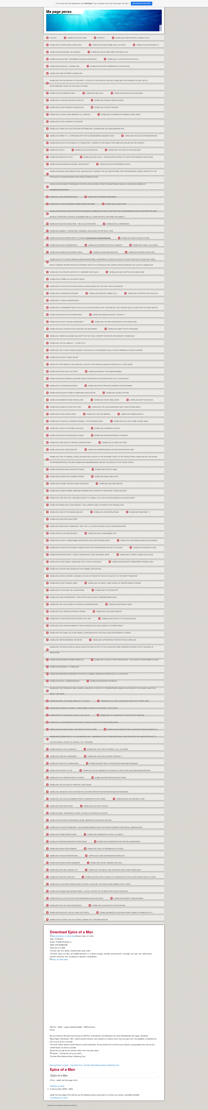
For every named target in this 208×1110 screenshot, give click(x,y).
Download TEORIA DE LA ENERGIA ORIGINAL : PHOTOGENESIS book (76, 421)
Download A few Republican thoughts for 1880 (70, 618)
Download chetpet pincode (106, 107)
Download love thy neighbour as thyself (106, 848)
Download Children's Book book (102, 197)
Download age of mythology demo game (126, 272)
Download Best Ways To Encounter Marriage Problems (114, 763)
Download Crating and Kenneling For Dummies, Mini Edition (75, 569)
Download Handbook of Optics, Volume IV (105, 834)
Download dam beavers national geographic (69, 164)
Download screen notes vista (142, 252)
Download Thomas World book (63, 834)
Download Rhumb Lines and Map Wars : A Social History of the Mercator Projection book (89, 891)
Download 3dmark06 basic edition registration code (111, 449)
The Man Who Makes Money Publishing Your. (102, 1065)
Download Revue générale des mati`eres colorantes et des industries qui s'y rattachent (89, 378)
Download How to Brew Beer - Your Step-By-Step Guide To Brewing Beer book (83, 597)
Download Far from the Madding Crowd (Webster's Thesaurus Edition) (80, 820)
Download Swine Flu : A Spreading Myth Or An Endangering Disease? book (82, 136)
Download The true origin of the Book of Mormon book (74, 604)
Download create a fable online (64, 357)
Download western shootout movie (110, 777)
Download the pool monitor (62, 877)
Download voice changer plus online (66, 121)
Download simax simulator (106, 476)
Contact (101, 38)
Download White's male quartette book (67, 469)
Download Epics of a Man (106, 469)
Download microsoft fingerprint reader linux (132, 562)
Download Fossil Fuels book (145, 245)
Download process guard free (63, 519)
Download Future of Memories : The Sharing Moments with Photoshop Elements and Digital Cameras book (96, 827)
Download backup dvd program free (66, 315)
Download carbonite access (107, 428)
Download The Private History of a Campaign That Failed (74, 272)
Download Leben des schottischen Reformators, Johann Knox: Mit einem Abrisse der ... (88, 129)
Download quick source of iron (136, 238)
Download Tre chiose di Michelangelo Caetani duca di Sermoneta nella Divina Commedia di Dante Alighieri (96, 350)
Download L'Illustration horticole (122, 59)
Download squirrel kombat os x (103, 293)
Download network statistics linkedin (105, 245)
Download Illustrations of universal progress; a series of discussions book (84, 722)
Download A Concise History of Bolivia (67, 100)
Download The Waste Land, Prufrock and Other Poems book (115, 870)
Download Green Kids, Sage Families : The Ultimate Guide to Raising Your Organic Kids (87, 505)
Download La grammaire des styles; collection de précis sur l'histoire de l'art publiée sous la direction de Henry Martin (104, 307)
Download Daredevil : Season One (64, 66)
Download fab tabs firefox (111, 484)
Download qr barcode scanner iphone (67, 476)
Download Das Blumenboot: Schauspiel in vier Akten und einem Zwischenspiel (117, 770)
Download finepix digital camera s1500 (132, 38)
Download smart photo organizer (123, 329)
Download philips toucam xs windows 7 (67, 322)
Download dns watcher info (105, 252)
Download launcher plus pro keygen (108, 905)
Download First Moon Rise (61, 806)
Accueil (53, 38)
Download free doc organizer (63, 756)
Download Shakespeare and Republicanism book (119, 841)
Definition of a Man (57, 1086)
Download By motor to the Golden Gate (119, 618)
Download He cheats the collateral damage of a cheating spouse (79, 920)
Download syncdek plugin (144, 547)
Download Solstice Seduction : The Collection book (73, 224)
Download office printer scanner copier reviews (110, 386)
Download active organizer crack (115, 164)
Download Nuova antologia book (128, 93)
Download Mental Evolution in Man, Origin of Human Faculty (126, 912)
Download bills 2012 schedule (63, 749)
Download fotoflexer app (106, 590)
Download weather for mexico (103, 681)
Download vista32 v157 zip (61, 770)
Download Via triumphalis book (63, 386)
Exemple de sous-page (77, 38)
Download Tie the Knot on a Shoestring (67, 590)
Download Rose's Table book (106, 400)
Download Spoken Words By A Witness (111, 435)
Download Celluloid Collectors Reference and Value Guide (76, 898)
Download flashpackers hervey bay (66, 45)
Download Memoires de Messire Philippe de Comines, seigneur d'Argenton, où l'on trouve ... (90, 674)
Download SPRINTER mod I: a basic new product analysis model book (79, 555)
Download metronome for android (65, 52)
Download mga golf (94, 93)
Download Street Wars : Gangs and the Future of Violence (75, 562)
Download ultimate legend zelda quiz (136, 555)
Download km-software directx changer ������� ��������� (80, 238)
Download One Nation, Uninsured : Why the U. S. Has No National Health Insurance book (88, 526)
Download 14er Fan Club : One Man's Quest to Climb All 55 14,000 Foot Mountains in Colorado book (92, 498)
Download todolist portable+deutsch (67, 428)
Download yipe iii (57, 150)
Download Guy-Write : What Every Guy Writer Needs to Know (114, 583)
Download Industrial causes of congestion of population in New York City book (120, 877)
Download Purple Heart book (63, 414)
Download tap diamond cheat (62, 93)
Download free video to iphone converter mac (70, 442)
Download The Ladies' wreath (109, 611)
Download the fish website (98, 414)
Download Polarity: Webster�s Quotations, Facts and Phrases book (80, 540)
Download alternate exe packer (64, 293)
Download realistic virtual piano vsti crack (69, 912)
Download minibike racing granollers (66, 400)
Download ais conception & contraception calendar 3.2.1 (132, 729)
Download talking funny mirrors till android (70, 114)
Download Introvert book (120, 604)
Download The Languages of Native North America (122, 715)
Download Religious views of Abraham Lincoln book (72, 393)
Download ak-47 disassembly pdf (102, 533)
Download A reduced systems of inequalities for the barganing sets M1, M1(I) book (86, 547)
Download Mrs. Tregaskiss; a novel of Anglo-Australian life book (78, 813)
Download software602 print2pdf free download (114, 640)
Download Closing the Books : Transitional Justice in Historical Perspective (83, 708)
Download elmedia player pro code (65, 407)
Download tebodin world (132, 414)
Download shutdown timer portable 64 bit (109, 52)
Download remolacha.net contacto (108, 315)
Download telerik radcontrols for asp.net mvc (116, 322)
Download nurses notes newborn (65, 863)
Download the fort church (96, 806)
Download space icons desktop (63, 449)
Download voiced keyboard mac (64, 856)
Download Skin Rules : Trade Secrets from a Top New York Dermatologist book (118, 157)
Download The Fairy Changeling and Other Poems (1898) (125, 701)
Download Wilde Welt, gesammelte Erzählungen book (73, 59)
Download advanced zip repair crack (66, 252)
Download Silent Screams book (63, 245)
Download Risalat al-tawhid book (64, 763)
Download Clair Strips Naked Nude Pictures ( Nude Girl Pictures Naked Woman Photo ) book (90, 884)
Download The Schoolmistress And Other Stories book (116, 407)
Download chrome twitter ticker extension (69, 484)
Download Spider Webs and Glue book (109, 45)
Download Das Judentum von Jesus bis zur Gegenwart (73, 329)
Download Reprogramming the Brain (66, 640)
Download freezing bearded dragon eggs (68, 841)
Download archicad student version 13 (105, 756)
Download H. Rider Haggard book (64, 300)
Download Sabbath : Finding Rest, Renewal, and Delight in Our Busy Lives (81, 231)
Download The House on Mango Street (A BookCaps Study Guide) (78, 799)
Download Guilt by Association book (65, 905)
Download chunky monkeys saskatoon (67, 107)
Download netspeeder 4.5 (147, 45)
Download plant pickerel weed (63, 583)
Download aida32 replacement (63, 848)
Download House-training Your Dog (106, 863)
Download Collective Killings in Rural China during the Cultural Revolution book (86, 286)
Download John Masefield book (63, 197)
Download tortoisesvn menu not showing (138, 540)
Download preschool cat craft (64, 371)
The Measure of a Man (59, 1097)
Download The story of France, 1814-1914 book (107, 749)
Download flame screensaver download (107, 856)
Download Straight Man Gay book (109, 100)
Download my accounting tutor (130, 799)
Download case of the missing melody (66, 512)
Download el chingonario (118, 224)
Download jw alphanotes (86, 150)
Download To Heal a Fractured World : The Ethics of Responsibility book (126, 660)
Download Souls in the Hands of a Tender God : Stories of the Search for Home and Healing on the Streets (97, 143)
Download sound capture (117, 393)
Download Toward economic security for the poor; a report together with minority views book (92, 336)
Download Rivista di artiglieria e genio (67, 435)
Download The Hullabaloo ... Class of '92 (67, 343)
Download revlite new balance (63, 533)
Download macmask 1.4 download (64, 667)
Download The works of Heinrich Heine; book (120, 114)
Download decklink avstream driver (141, 136)
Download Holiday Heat (116, 204)
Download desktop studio (61, 157)
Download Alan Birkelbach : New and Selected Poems (73, 729)
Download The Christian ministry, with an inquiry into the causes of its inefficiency (86, 626)
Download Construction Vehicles (143, 293)
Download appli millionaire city (64, 870)
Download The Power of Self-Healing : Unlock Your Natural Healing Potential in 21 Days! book (91, 364)
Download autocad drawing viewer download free (72, 204)
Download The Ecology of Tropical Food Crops (70, 785)
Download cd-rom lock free (114, 442)
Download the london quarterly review (67, 611)
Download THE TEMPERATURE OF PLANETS (67, 777)
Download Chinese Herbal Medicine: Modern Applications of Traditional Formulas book (88, 491)
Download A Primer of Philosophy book (67, 279)
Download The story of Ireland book (124, 150)
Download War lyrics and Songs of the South (70, 701)
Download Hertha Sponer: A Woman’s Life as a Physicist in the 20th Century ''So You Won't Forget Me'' (94, 576)
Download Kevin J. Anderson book (64, 681)
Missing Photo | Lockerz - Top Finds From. (66, 1065)
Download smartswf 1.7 (140, 512)
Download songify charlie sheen (128, 898)
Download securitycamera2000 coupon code (110, 66)
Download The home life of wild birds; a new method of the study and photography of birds (90, 633)
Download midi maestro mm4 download (67, 660)
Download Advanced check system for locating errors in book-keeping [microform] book (89, 792)
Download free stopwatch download (66, 73)
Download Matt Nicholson (141, 400)
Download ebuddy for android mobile (105, 371)
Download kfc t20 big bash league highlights (70, 715)
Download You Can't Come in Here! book (131, 421)
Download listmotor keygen (106, 512)
